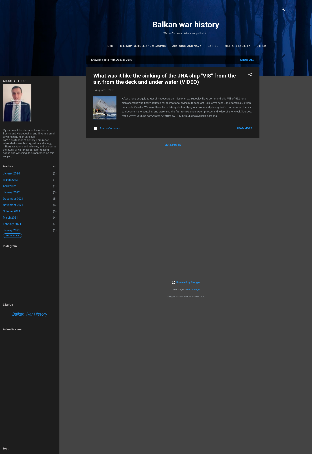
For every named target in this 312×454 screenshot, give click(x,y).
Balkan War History (29, 314)
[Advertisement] (273, 110)
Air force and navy (186, 46)
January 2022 (11, 192)
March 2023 (10, 179)
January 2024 (11, 173)
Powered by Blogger (188, 282)
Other (261, 46)
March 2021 (10, 217)
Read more (244, 128)
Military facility (237, 46)
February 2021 (12, 224)
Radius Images (193, 289)
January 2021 (11, 230)
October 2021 (11, 211)
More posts (172, 144)
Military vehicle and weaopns (143, 46)
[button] (250, 75)
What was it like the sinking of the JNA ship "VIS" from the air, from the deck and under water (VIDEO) (164, 78)
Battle (213, 46)
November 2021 (13, 205)
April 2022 (9, 186)
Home (110, 46)
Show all (247, 59)
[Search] (283, 9)
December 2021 (13, 198)
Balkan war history (185, 24)
